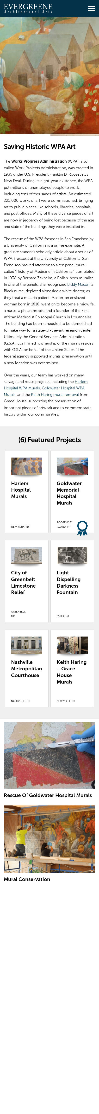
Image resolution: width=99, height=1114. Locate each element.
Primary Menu (91, 8)
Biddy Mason (78, 284)
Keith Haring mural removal (55, 395)
